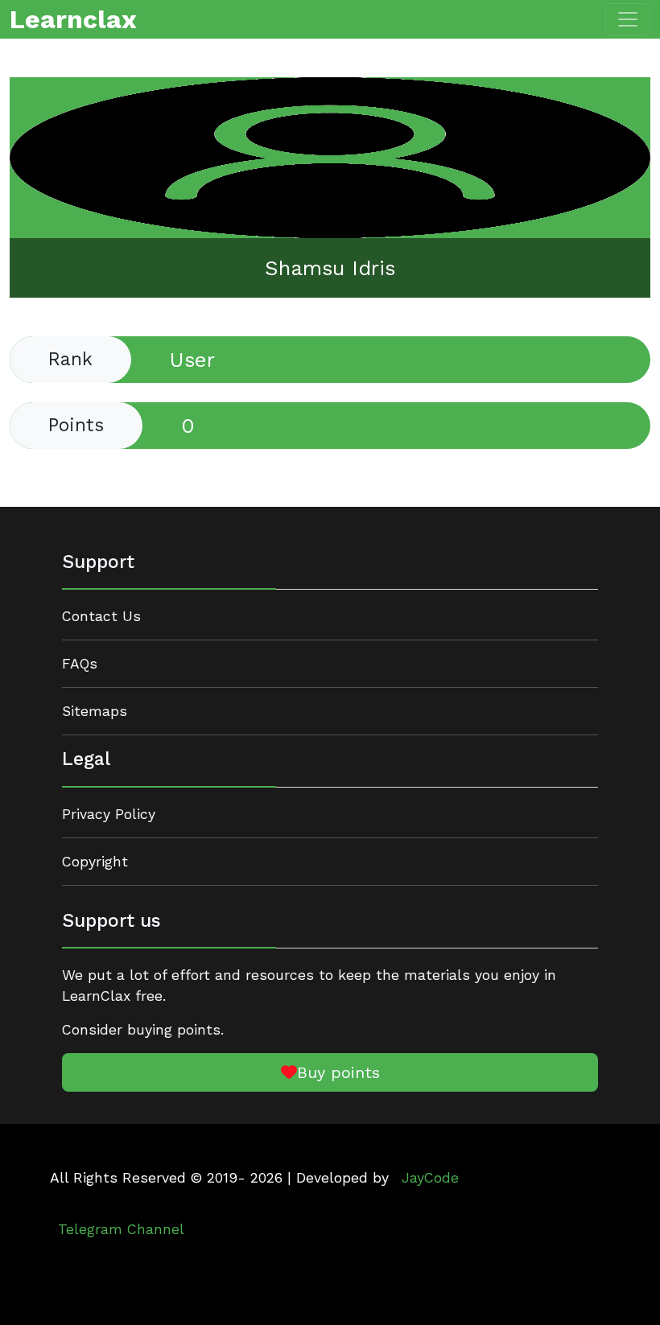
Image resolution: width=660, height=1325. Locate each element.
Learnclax (73, 19)
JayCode (430, 1178)
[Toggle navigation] (627, 19)
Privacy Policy (108, 814)
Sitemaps (94, 711)
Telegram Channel (121, 1229)
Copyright (95, 862)
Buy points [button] (338, 1072)
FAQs (79, 664)
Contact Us (101, 616)
